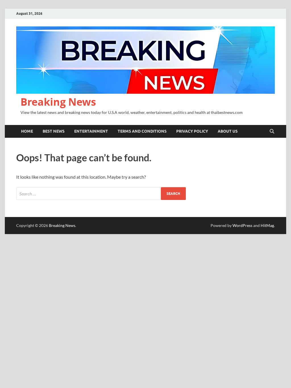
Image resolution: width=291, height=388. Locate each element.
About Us (228, 131)
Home (27, 131)
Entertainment (91, 131)
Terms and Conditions (142, 131)
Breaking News (58, 102)
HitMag (267, 225)
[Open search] (272, 131)
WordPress (242, 225)
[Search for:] (101, 193)
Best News (54, 131)
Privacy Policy (192, 131)
